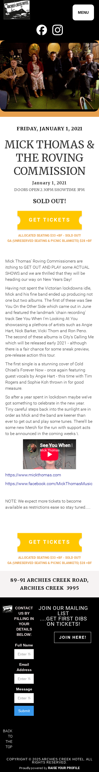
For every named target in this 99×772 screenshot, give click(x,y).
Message (24, 689)
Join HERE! (72, 637)
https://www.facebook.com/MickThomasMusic (48, 483)
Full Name (24, 645)
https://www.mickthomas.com (33, 474)
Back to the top (7, 739)
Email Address (24, 667)
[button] (83, 12)
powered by (55, 768)
